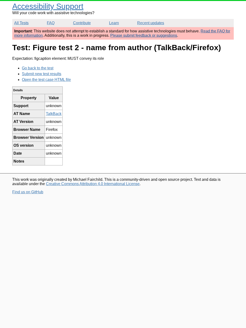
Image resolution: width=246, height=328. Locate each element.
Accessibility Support (47, 6)
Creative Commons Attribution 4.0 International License (93, 184)
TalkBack (54, 114)
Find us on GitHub (27, 192)
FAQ (51, 23)
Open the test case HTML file (46, 80)
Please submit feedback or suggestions (143, 35)
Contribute (82, 23)
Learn (114, 23)
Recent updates (150, 23)
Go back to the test (37, 68)
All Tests (21, 23)
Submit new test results (41, 74)
